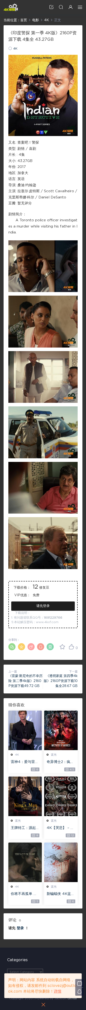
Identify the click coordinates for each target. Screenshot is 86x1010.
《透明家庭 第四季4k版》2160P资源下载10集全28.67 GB (61, 681)
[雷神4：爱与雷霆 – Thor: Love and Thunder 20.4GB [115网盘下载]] (25, 730)
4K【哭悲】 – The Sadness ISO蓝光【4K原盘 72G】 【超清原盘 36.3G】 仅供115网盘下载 (61, 828)
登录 (20, 928)
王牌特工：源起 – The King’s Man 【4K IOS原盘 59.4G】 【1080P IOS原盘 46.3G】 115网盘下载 (25, 828)
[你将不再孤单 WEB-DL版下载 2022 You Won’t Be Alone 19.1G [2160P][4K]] (25, 862)
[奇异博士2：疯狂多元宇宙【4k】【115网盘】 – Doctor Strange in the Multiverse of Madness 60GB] (61, 730)
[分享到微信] (12, 646)
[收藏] (62, 646)
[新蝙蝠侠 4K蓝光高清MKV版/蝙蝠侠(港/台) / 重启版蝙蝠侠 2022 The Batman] (61, 862)
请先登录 (43, 606)
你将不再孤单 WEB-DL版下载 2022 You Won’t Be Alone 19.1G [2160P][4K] (25, 894)
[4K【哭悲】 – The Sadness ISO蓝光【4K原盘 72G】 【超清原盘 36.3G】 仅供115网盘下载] (61, 796)
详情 (57, 991)
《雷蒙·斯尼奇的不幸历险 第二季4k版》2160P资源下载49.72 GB (25, 681)
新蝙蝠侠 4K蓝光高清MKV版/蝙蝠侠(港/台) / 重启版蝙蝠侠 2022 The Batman (61, 894)
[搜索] (61, 7)
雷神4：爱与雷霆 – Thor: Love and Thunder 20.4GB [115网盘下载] (25, 762)
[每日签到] (79, 983)
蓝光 (54, 754)
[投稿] (51, 7)
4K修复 (11, 7)
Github (72, 998)
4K (15, 48)
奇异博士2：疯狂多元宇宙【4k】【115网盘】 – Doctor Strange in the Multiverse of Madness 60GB (61, 762)
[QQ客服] (79, 991)
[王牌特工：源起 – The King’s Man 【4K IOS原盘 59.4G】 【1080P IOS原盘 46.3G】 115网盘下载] (25, 796)
